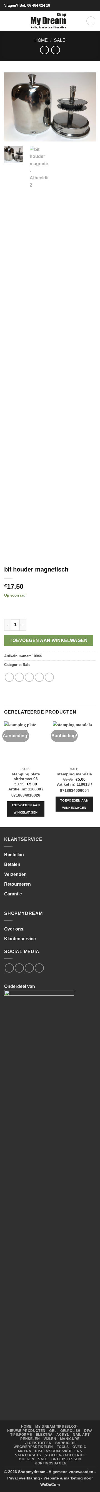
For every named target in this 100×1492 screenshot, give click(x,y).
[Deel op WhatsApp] (9, 677)
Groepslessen (66, 1459)
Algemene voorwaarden (71, 1471)
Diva (88, 1431)
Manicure (70, 1439)
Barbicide (65, 1443)
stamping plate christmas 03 (26, 776)
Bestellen (14, 854)
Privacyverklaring (23, 1478)
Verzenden (15, 874)
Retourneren (17, 884)
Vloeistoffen (37, 1443)
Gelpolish (70, 1431)
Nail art (81, 1435)
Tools (63, 1447)
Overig (79, 1447)
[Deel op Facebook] (19, 677)
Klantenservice (20, 938)
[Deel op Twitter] (29, 677)
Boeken (26, 1459)
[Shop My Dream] (48, 21)
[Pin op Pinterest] (49, 677)
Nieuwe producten (26, 1431)
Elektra (44, 1435)
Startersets (28, 1455)
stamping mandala (74, 774)
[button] (7, 21)
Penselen (30, 1439)
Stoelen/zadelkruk (65, 1455)
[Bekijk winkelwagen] (90, 20)
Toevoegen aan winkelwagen (49, 640)
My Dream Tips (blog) (56, 1426)
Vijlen (50, 1439)
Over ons (13, 929)
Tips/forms (21, 1435)
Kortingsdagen (51, 1463)
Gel (52, 1431)
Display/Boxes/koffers (58, 1451)
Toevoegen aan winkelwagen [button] (26, 809)
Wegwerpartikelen (33, 1447)
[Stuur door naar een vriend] (39, 677)
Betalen (12, 864)
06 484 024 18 (38, 5)
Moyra (24, 1451)
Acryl (62, 1435)
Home (41, 40)
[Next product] (44, 50)
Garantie (13, 894)
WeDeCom (50, 1484)
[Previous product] (55, 50)
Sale (60, 40)
